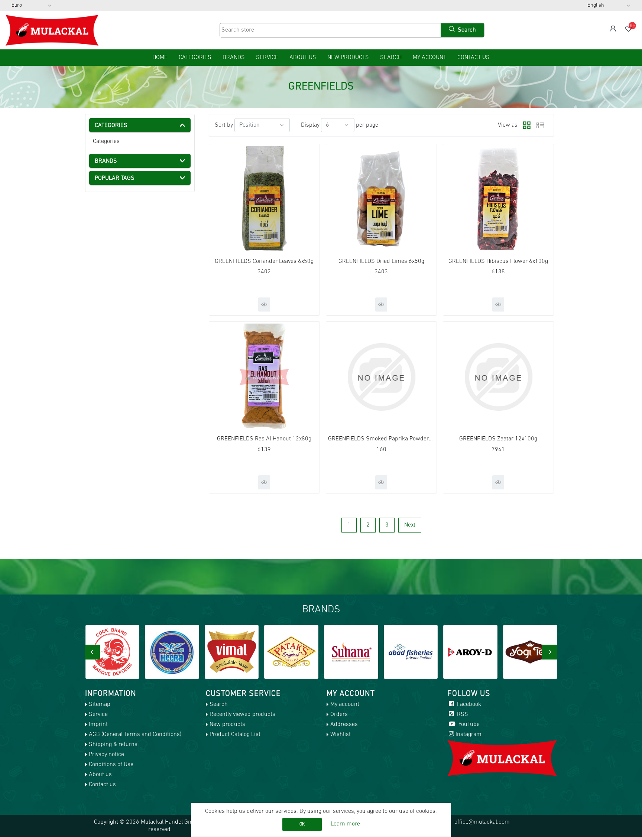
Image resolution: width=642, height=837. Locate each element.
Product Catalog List (235, 734)
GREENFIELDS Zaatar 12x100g (498, 439)
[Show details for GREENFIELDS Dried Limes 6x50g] (381, 199)
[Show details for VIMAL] (172, 652)
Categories (106, 141)
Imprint (98, 724)
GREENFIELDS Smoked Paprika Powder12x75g (381, 439)
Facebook (468, 704)
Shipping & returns (113, 745)
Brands (234, 58)
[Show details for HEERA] (112, 652)
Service (267, 58)
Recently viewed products (242, 714)
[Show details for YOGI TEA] (470, 652)
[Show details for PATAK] (231, 652)
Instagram (468, 734)
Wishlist (340, 734)
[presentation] (92, 652)
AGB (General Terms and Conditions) (135, 734)
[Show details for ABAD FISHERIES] (351, 652)
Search (391, 58)
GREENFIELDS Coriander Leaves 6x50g (264, 261)
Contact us (473, 58)
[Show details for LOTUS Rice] (530, 652)
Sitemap (99, 704)
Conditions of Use (111, 765)
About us (302, 58)
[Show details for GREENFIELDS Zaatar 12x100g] (498, 376)
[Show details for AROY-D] (410, 652)
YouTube (468, 724)
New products (348, 58)
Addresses (344, 724)
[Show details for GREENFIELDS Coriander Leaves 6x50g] (264, 199)
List (540, 125)
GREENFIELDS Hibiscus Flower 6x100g (498, 261)
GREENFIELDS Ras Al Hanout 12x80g (264, 439)
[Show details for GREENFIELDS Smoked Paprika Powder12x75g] (381, 376)
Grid (525, 125)
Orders (339, 714)
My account (429, 58)
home (160, 58)
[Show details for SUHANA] (291, 652)
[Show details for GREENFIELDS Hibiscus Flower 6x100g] (498, 199)
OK (302, 824)
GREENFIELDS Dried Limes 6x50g (381, 261)
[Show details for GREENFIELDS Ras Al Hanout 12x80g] (264, 376)
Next (409, 525)
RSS (461, 714)
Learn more (345, 824)
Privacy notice (106, 755)
